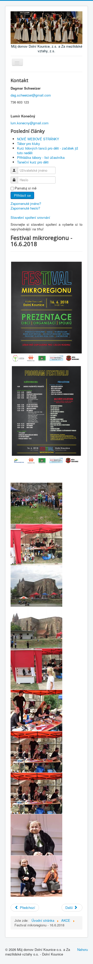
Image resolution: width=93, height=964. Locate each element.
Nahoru (82, 949)
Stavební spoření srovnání (30, 217)
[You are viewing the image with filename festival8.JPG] (36, 834)
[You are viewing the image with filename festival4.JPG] (36, 669)
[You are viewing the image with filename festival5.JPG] (36, 710)
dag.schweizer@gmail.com (31, 95)
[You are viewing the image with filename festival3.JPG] (36, 627)
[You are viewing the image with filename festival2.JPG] (36, 586)
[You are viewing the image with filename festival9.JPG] (36, 876)
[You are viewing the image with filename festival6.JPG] (36, 751)
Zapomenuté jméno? (26, 203)
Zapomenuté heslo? (25, 208)
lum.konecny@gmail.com (30, 122)
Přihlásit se (22, 195)
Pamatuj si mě (25, 188)
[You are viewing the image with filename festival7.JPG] (36, 793)
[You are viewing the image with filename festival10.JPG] (36, 544)
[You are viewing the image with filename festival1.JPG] (36, 503)
